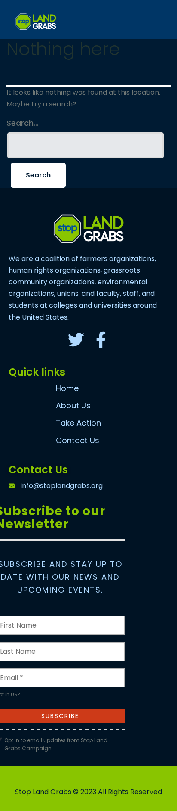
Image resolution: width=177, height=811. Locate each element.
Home (67, 388)
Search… (22, 123)
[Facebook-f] (101, 340)
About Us (73, 405)
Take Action (78, 422)
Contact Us (77, 440)
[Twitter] (76, 340)
